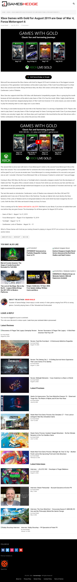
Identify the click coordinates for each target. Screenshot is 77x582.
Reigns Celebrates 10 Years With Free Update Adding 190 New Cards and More (38, 288)
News (8, 12)
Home (3, 12)
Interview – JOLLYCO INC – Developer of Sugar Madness (49, 469)
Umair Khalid (4, 25)
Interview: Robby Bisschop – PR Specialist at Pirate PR (39, 527)
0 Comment (24, 25)
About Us (18, 579)
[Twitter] (7, 550)
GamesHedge (37, 575)
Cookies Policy (48, 579)
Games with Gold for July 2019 (28, 207)
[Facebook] (3, 550)
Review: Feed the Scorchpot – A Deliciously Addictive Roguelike (51, 341)
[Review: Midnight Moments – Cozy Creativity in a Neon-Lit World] (15, 385)
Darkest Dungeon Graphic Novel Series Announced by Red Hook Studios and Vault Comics (64, 253)
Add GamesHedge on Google (39, 77)
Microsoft (17, 237)
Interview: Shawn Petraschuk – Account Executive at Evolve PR (51, 488)
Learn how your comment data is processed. (41, 320)
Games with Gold (7, 237)
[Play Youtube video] (38, 142)
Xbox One (25, 237)
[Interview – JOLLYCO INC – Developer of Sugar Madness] (15, 476)
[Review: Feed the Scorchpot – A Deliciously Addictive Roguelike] (15, 348)
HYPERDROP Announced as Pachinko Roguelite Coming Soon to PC (36, 253)
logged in (12, 318)
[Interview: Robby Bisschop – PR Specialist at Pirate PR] (10, 528)
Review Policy (37, 579)
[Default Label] (16, 550)
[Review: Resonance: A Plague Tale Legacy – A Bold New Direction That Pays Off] (19, 331)
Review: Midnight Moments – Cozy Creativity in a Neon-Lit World (51, 378)
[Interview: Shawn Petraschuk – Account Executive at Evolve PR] (15, 496)
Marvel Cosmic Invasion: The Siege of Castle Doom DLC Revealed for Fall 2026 (11, 265)
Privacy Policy (27, 579)
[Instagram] (12, 550)
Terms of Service (58, 579)
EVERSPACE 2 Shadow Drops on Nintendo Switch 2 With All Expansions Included (64, 276)
